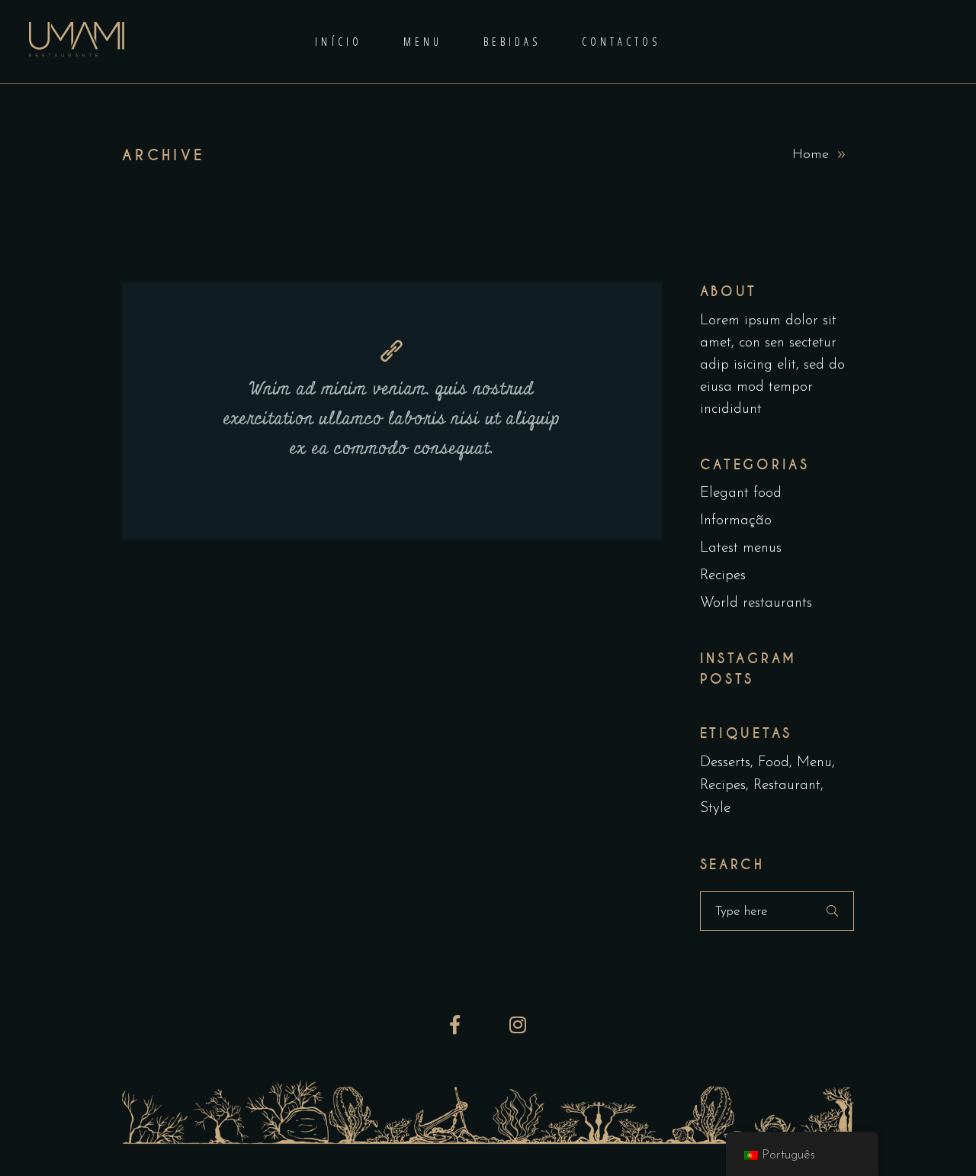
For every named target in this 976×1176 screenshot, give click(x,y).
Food (773, 763)
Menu (814, 763)
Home (810, 155)
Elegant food (741, 493)
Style (715, 808)
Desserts (725, 763)
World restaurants (756, 603)
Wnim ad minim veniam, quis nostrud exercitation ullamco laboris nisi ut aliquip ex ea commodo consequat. (391, 419)
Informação (736, 521)
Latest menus (741, 548)
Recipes (723, 576)
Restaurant (786, 785)
